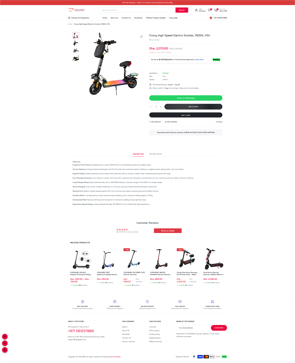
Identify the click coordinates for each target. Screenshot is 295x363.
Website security (155, 341)
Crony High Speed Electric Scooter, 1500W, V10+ (179, 35)
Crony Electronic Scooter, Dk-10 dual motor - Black (187, 273)
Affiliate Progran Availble (156, 18)
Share (220, 122)
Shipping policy (155, 338)
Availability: (153, 73)
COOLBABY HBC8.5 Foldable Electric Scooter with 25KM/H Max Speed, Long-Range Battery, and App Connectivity (160, 273)
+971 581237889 (220, 18)
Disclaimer (138, 18)
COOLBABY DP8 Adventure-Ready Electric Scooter (107, 273)
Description (138, 154)
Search (124, 327)
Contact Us (126, 18)
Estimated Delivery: (160, 85)
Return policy (154, 330)
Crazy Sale (173, 18)
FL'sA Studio (116, 357)
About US (125, 330)
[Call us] (5, 343)
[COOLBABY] (76, 10)
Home (105, 18)
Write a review (154, 40)
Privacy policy (154, 334)
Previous (68, 267)
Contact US (126, 338)
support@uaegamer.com (77, 340)
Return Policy (155, 154)
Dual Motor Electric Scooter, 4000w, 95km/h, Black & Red (213, 273)
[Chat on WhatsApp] (5, 350)
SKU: (151, 76)
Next (227, 267)
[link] (90, 252)
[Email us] (5, 336)
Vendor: (152, 80)
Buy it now (186, 115)
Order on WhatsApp (186, 98)
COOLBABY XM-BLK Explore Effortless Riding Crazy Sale (80, 273)
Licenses (152, 327)
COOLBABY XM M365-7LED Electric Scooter (134, 273)
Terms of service (128, 341)
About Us (114, 18)
